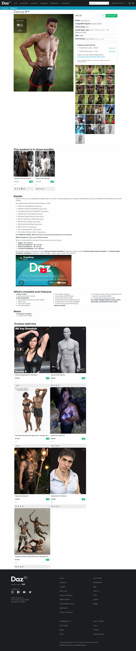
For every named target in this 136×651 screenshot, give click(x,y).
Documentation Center (67, 604)
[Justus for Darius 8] (32, 471)
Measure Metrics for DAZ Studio (50, 240)
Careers (95, 599)
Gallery (62, 630)
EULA (96, 642)
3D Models (34, 3)
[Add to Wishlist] (103, 15)
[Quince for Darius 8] (68, 410)
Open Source (64, 608)
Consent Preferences (66, 612)
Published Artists (98, 634)
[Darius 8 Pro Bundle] (45, 164)
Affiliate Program (65, 599)
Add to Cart (111, 16)
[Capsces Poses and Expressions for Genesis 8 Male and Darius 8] (32, 531)
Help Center (63, 591)
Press (95, 595)
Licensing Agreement (66, 642)
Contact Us (63, 582)
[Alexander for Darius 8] (68, 471)
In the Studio (64, 625)
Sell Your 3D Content (66, 595)
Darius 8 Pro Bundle (65, 234)
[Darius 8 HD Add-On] (68, 350)
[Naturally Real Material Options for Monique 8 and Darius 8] (32, 410)
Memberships (54, 3)
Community (44, 3)
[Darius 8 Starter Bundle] (24, 164)
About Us (96, 591)
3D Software (24, 3)
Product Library (56, 253)
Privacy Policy (89, 642)
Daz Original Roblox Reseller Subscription (91, 57)
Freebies (96, 630)
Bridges (95, 604)
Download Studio (118, 3)
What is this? (112, 48)
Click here (32, 237)
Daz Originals (85, 20)
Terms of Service (79, 642)
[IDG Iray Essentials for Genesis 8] (32, 350)
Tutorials (62, 587)
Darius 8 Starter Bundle (47, 234)
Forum (62, 634)
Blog (94, 587)
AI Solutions (65, 3)
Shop (15, 3)
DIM (107, 30)
